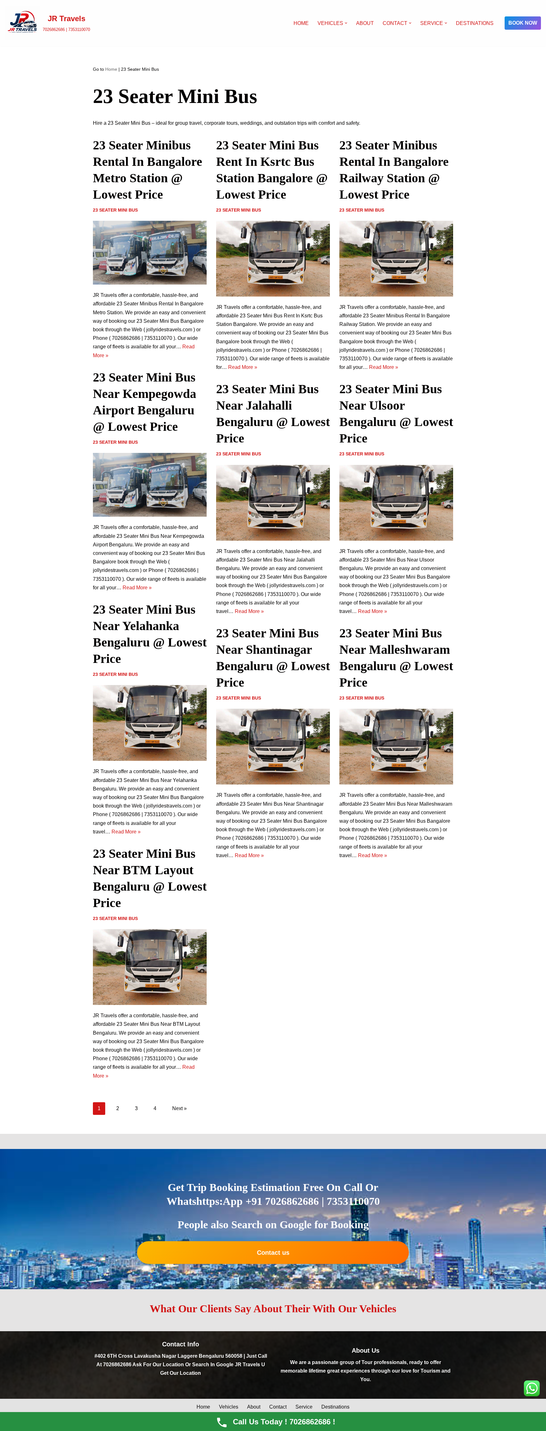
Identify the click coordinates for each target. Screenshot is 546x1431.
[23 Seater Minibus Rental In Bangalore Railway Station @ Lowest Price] (396, 259)
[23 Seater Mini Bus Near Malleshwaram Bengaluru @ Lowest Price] (396, 747)
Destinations (475, 23)
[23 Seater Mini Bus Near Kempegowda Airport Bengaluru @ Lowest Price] (150, 485)
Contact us (273, 1252)
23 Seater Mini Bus (115, 210)
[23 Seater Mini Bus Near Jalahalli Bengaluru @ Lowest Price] (273, 503)
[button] (346, 23)
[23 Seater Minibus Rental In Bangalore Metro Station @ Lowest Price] (150, 253)
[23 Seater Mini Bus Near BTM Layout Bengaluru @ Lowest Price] (150, 967)
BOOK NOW (522, 23)
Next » (179, 1108)
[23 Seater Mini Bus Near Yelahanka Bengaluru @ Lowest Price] (150, 723)
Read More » (242, 367)
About (365, 23)
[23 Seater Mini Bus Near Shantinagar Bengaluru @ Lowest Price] (273, 747)
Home (301, 23)
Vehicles (228, 1407)
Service (303, 1407)
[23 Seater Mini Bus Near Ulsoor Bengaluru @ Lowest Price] (396, 503)
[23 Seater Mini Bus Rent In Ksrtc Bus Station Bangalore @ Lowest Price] (273, 259)
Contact (278, 1407)
